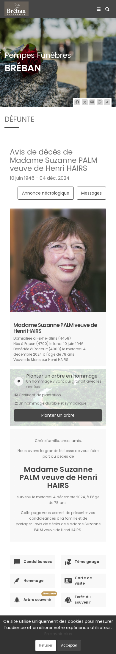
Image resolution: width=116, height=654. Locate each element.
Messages (91, 193)
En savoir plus (58, 634)
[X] (85, 102)
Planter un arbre (58, 415)
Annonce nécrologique (45, 193)
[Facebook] (77, 102)
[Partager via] (107, 102)
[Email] (92, 102)
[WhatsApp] (100, 102)
